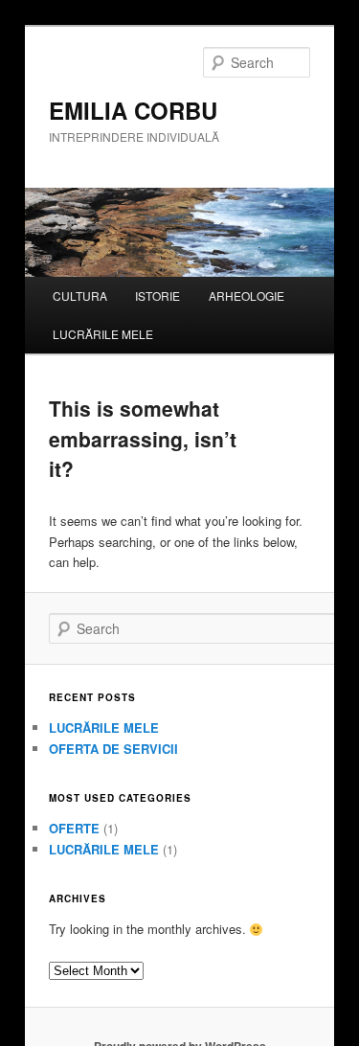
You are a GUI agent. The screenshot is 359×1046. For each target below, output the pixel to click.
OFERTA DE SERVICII (113, 748)
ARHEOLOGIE (246, 295)
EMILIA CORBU (133, 110)
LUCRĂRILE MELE (103, 334)
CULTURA (80, 295)
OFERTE (74, 828)
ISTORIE (157, 295)
